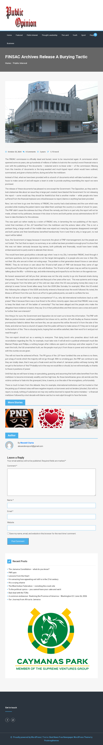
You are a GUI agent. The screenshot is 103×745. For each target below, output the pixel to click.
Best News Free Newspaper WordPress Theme (69, 737)
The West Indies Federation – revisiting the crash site (32, 586)
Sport (83, 35)
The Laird (65, 35)
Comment (12, 466)
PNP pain (12, 573)
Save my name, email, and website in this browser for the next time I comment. (42, 534)
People (92, 35)
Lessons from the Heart (19, 576)
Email (10, 511)
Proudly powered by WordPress (27, 737)
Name (10, 500)
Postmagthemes (51, 740)
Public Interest (32, 35)
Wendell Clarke (27, 443)
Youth (75, 35)
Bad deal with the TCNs (18, 593)
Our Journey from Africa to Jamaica (25, 599)
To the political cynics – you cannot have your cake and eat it (35, 589)
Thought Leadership (49, 35)
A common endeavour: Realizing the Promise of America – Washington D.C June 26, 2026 (48, 596)
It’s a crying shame (17, 583)
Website (10, 522)
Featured (19, 35)
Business (10, 43)
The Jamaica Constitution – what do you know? (29, 569)
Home (9, 35)
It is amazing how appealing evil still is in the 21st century (33, 579)
